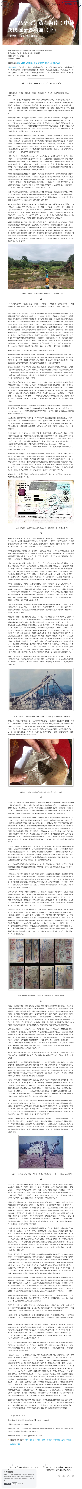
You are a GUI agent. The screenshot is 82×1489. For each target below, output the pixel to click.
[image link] (5, 4)
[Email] (73, 1476)
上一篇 (11, 1465)
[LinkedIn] (68, 1476)
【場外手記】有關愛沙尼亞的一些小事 (23, 1468)
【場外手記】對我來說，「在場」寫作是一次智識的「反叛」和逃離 (47, 1440)
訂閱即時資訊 (71, 4)
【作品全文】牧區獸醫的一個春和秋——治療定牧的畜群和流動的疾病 (57, 1468)
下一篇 (44, 1465)
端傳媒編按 (13, 67)
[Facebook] (59, 1476)
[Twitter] (63, 1476)
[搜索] (48, 4)
